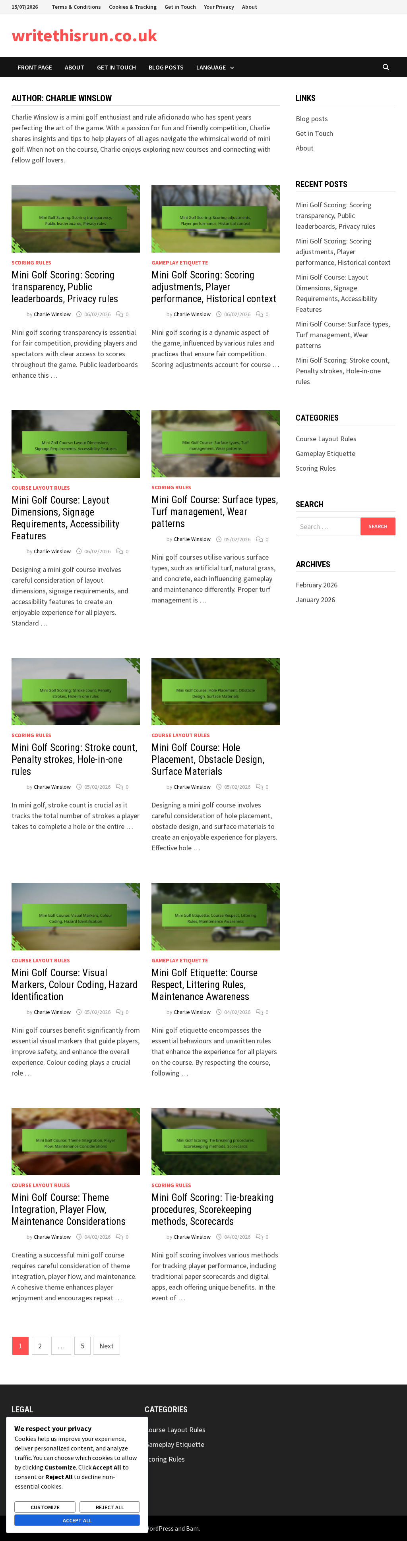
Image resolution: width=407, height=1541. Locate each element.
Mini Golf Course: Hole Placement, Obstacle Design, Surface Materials (207, 759)
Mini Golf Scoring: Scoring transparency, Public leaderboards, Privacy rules (65, 287)
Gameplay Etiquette (179, 262)
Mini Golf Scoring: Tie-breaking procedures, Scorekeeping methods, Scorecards (212, 1209)
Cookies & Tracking (133, 6)
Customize (45, 1507)
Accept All (77, 1520)
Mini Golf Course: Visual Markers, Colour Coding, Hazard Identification (75, 984)
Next (106, 1345)
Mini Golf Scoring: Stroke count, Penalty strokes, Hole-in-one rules (74, 759)
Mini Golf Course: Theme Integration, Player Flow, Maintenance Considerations (69, 1209)
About (249, 6)
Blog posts (166, 67)
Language (211, 67)
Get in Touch (180, 6)
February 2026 (316, 584)
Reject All (110, 1507)
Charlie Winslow (52, 314)
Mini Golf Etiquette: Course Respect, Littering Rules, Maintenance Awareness (204, 984)
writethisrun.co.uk (84, 35)
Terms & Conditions (76, 6)
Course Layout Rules (41, 487)
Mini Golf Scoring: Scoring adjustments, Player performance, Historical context (213, 287)
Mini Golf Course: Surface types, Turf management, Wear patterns (214, 511)
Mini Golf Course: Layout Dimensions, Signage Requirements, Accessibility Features (65, 518)
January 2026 (315, 599)
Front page (35, 67)
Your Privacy (219, 6)
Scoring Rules (31, 262)
